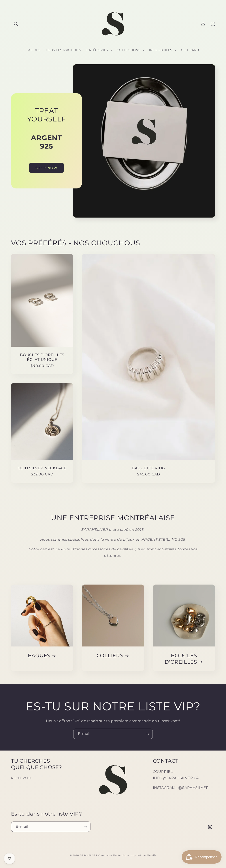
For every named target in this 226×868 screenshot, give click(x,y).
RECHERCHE (21, 778)
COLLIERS (110, 655)
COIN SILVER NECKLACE (42, 468)
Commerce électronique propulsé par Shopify (127, 855)
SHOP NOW (46, 168)
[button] (16, 24)
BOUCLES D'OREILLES (181, 658)
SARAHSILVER (88, 855)
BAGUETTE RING (148, 468)
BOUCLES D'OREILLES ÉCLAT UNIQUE (42, 357)
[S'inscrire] (148, 734)
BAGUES (39, 655)
